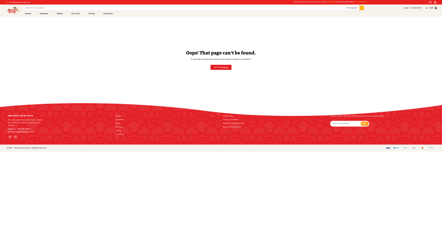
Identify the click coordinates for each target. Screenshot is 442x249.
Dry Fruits (75, 13)
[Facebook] (430, 2)
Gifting (91, 13)
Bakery (60, 13)
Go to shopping (221, 67)
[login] (436, 8)
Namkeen (44, 13)
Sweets (28, 13)
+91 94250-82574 (24, 129)
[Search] (361, 8)
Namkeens (119, 119)
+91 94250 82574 (415, 8)
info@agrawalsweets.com (20, 2)
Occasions (108, 13)
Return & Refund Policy (232, 127)
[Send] (364, 123)
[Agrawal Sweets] (13, 10)
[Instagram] (434, 2)
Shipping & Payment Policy (233, 123)
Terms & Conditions (231, 119)
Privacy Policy (228, 116)
